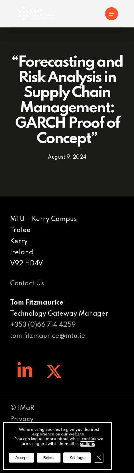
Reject (48, 457)
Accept (21, 457)
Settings (77, 457)
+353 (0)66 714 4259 (43, 325)
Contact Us (27, 283)
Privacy (22, 419)
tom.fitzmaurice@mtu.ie (47, 336)
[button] (111, 13)
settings (87, 444)
